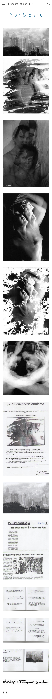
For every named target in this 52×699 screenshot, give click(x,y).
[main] (26, 14)
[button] (3, 4)
